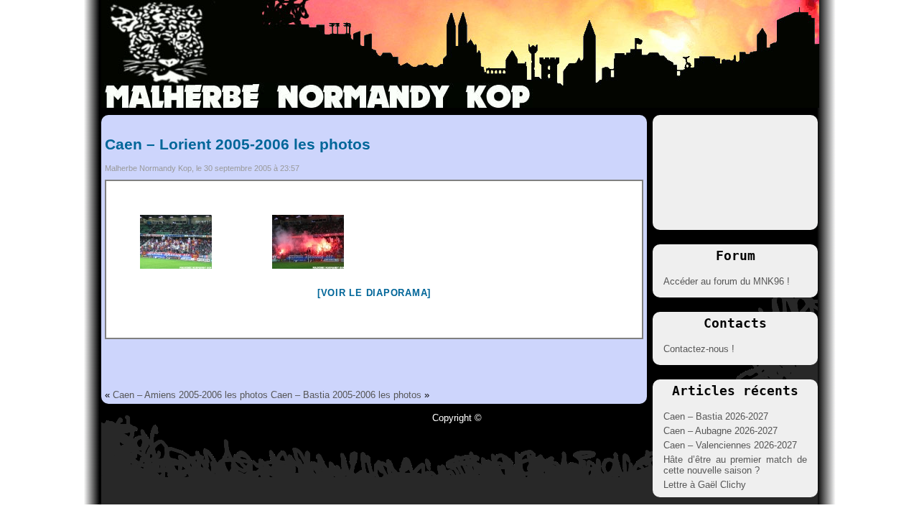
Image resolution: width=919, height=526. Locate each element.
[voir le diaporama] (374, 292)
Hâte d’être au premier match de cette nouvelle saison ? (735, 465)
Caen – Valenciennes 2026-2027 (730, 445)
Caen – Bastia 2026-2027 (715, 416)
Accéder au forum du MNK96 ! (726, 281)
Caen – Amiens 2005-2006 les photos (190, 394)
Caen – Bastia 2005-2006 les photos (346, 394)
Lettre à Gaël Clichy (704, 484)
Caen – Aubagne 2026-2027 (720, 430)
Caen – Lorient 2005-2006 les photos (237, 144)
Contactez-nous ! (698, 348)
